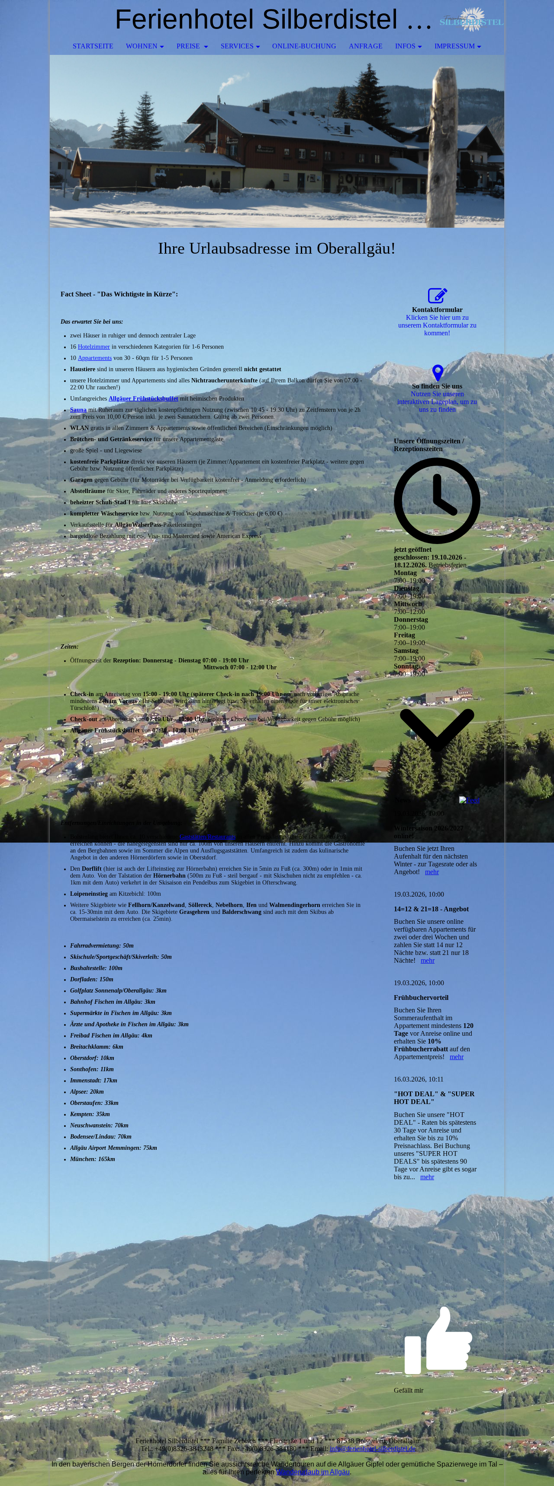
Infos (405, 46)
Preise (189, 46)
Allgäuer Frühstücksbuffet (143, 398)
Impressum (455, 46)
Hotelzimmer (94, 347)
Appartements (95, 358)
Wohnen (142, 46)
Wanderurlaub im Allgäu (313, 1472)
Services (237, 46)
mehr (432, 871)
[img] (471, 19)
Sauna (78, 410)
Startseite (93, 46)
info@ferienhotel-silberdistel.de (373, 1448)
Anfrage (366, 46)
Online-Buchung (304, 46)
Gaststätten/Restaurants (207, 837)
